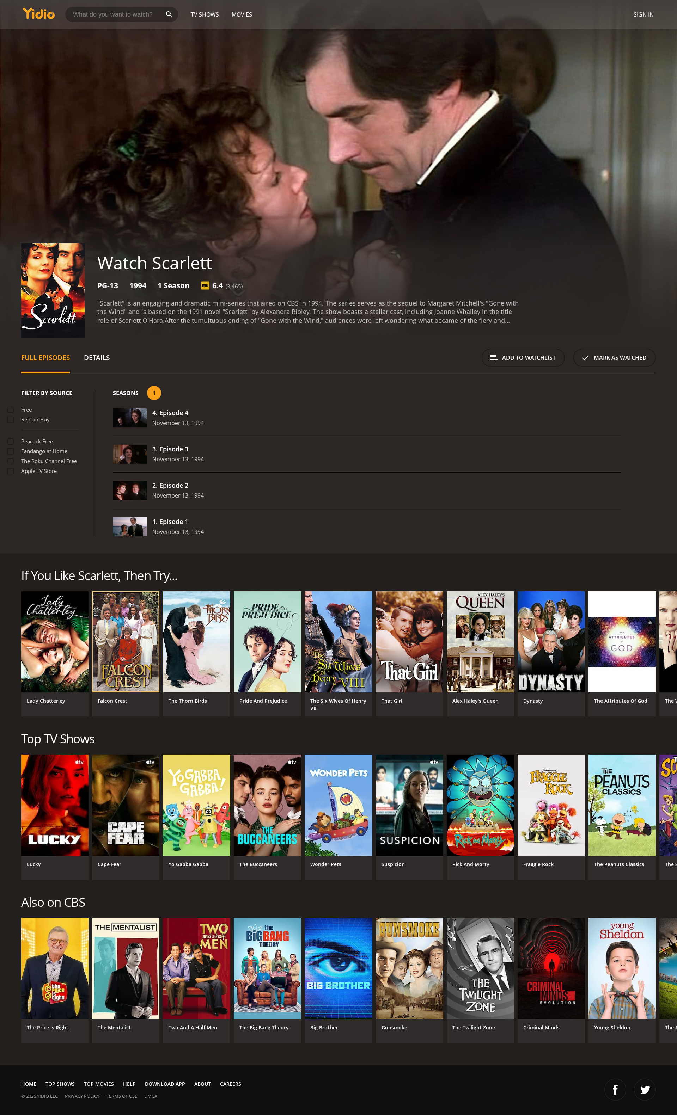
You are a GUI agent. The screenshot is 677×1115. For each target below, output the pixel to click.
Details (97, 357)
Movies (242, 14)
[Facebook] (615, 1090)
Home (28, 1083)
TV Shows (205, 14)
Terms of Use (121, 1096)
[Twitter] (645, 1090)
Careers (230, 1083)
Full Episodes (45, 357)
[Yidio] (39, 15)
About (202, 1083)
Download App (165, 1083)
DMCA (150, 1096)
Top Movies (99, 1083)
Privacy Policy (82, 1096)
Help (129, 1083)
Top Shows (60, 1083)
